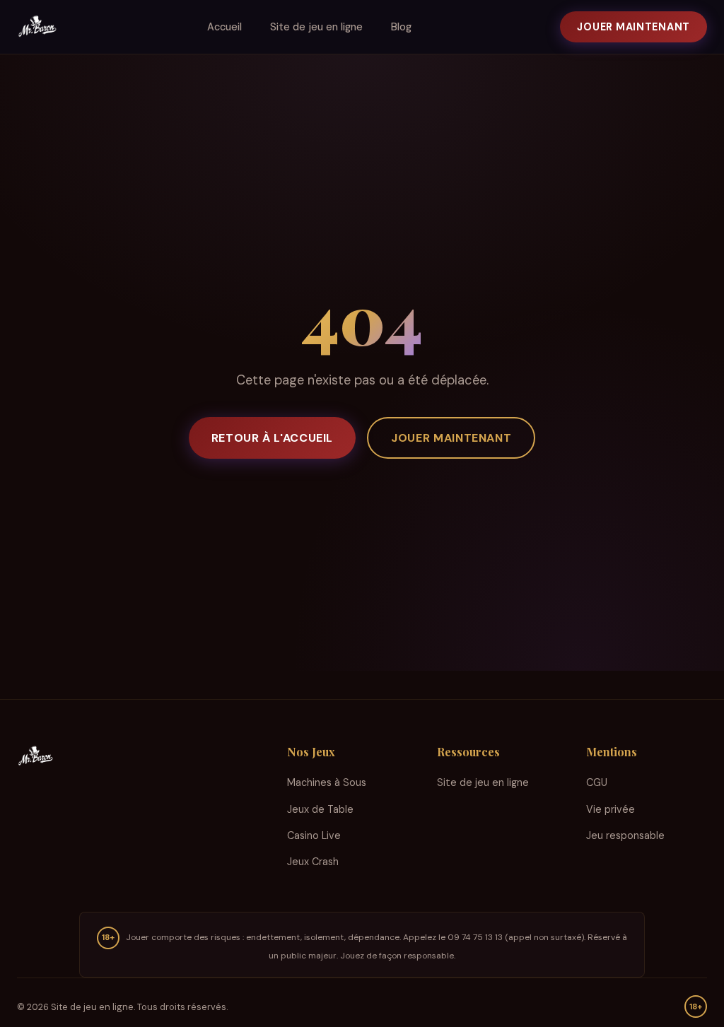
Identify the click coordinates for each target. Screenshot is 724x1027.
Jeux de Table (320, 809)
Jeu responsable (625, 835)
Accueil (224, 26)
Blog (401, 26)
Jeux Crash (313, 861)
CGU (596, 782)
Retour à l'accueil (272, 437)
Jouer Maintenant (633, 26)
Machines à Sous (326, 782)
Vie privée (610, 809)
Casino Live (314, 835)
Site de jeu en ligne (316, 26)
